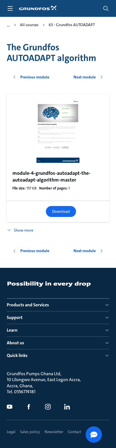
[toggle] (10, 8)
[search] (105, 8)
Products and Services (28, 305)
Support (15, 317)
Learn (12, 330)
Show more (23, 230)
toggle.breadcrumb (8, 25)
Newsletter (53, 431)
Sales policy (30, 431)
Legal (11, 431)
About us (15, 343)
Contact (74, 431)
